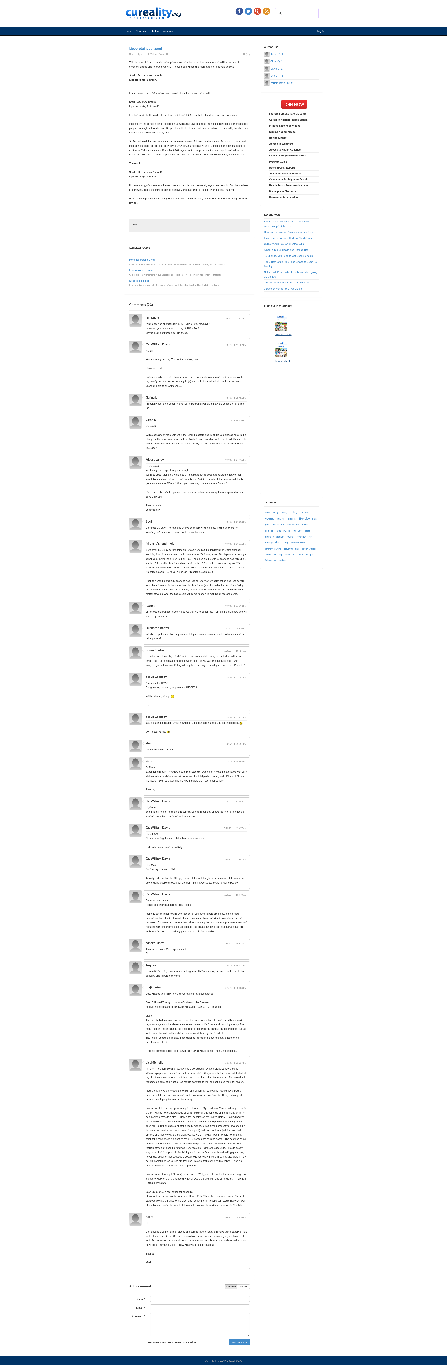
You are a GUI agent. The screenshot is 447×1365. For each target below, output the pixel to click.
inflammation (293, 524)
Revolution (301, 536)
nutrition (297, 530)
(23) (248, 54)
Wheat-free (270, 560)
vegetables (298, 554)
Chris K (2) (276, 61)
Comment (231, 1286)
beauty (284, 512)
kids (279, 530)
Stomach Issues (298, 542)
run (310, 536)
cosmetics (304, 512)
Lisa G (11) (276, 75)
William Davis (157, 54)
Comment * (138, 1316)
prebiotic (269, 536)
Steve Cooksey (156, 676)
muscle (286, 530)
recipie (290, 536)
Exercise (304, 518)
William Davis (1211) (281, 83)
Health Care (278, 524)
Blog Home (142, 31)
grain (267, 524)
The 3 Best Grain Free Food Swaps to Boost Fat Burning (290, 264)
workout (282, 560)
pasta (307, 530)
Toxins (268, 554)
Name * (141, 1299)
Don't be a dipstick (139, 280)
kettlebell (269, 530)
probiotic (280, 536)
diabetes (292, 518)
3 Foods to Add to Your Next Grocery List (286, 282)
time (297, 548)
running (269, 542)
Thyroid (288, 548)
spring (285, 542)
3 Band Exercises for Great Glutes (283, 288)
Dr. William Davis (158, 344)
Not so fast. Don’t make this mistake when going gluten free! (290, 274)
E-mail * (140, 1307)
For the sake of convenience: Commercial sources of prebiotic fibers (287, 224)
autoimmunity (271, 512)
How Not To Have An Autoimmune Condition (288, 232)
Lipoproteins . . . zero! (145, 48)
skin (277, 542)
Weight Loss (312, 554)
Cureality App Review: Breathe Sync (284, 244)
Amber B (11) (277, 54)
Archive (156, 31)
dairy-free (281, 518)
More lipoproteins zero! (142, 259)
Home (129, 31)
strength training (273, 548)
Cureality (269, 518)
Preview (243, 1286)
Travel (287, 554)
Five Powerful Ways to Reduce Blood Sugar (288, 238)
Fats (314, 518)
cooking (293, 512)
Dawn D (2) (276, 68)
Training (278, 554)
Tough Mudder (309, 548)
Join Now (168, 31)
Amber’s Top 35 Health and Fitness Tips (286, 249)
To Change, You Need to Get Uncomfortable (288, 255)
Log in (320, 31)
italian (305, 524)
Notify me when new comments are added (172, 1342)
